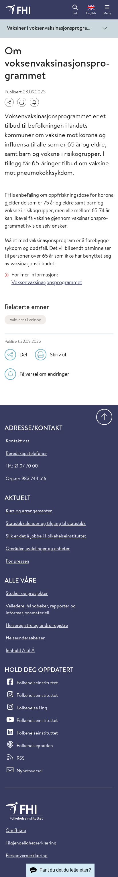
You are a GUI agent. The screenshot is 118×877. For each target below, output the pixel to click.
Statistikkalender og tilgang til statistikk (46, 523)
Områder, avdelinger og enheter (38, 548)
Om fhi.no (16, 830)
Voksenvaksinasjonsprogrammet (46, 282)
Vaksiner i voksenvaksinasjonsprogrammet (51, 27)
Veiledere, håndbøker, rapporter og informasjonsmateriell (41, 609)
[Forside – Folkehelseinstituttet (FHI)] (17, 9)
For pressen (17, 561)
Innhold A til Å (20, 650)
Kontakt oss (18, 441)
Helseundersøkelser (25, 638)
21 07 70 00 (26, 466)
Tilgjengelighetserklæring (31, 843)
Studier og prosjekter (27, 593)
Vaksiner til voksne (25, 319)
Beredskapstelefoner (26, 453)
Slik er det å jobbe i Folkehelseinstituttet (46, 536)
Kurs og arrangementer (29, 510)
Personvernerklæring (27, 855)
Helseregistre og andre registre (37, 625)
